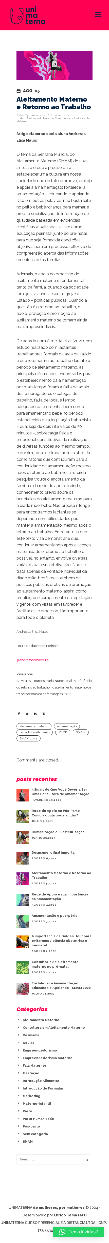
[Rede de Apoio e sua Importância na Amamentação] (22, 900)
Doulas (28, 1043)
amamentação (67, 726)
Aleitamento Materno (40, 118)
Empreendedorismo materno (47, 1058)
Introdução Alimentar (41, 1081)
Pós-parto (31, 1126)
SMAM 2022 (28, 738)
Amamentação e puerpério (55, 915)
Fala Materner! (35, 1065)
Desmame (31, 1035)
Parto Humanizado (38, 1119)
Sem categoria (35, 1134)
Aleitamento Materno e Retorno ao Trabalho (53, 103)
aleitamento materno (34, 726)
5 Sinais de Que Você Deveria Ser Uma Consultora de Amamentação (60, 792)
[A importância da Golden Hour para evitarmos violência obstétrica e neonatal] (22, 941)
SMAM (80, 732)
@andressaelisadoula (32, 660)
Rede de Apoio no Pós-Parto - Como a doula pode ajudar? (57, 813)
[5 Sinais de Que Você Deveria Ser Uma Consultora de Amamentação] (22, 795)
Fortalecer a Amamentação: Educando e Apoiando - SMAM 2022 (61, 985)
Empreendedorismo (40, 1050)
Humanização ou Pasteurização (58, 832)
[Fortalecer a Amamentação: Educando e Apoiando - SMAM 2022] (22, 989)
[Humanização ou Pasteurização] (22, 837)
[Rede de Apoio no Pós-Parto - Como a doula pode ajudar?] (22, 816)
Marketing (31, 1096)
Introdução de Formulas (43, 1088)
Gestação (31, 1073)
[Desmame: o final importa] (22, 858)
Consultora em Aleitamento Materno (54, 1027)
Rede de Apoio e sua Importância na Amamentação (60, 896)
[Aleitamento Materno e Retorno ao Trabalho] (22, 878)
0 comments (58, 115)
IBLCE (63, 732)
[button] (78, 1232)
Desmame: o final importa (53, 852)
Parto (27, 1111)
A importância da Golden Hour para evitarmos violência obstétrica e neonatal (62, 940)
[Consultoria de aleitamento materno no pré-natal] (22, 967)
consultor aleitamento (34, 732)
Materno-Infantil (37, 1103)
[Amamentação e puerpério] (22, 921)
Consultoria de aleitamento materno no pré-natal (55, 964)
